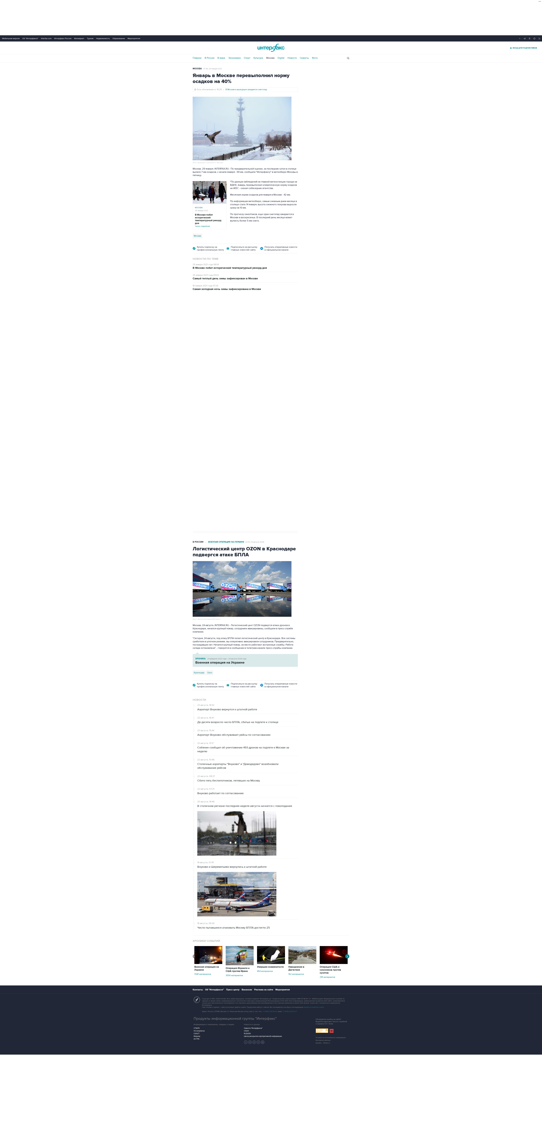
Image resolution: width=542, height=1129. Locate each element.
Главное (197, 58)
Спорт (247, 58)
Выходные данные (323, 1040)
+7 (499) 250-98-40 (270, 1011)
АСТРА (196, 1039)
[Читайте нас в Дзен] (246, 1042)
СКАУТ (196, 1033)
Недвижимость (103, 38)
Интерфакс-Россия (62, 38)
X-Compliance (199, 1031)
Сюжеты (304, 58)
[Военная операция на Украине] (208, 963)
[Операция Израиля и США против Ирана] (240, 964)
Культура (258, 58)
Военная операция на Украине (226, 310)
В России (209, 58)
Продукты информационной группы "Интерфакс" (235, 1018)
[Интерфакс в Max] (263, 1042)
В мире (221, 58)
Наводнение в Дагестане (296, 968)
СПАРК (197, 1028)
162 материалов (296, 974)
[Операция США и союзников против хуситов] (334, 963)
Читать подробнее (208, 220)
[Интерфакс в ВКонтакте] (254, 1042)
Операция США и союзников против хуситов (330, 970)
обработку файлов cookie (314, 1007)
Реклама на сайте (263, 989)
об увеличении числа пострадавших (244, 363)
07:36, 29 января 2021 (212, 69)
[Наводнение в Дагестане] (302, 963)
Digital (281, 58)
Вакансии (247, 989)
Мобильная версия (11, 38)
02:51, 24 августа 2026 (254, 542)
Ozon (209, 672)
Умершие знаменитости (270, 967)
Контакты (198, 989)
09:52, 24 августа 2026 (255, 310)
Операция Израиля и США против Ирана (238, 970)
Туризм (90, 38)
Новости (292, 58)
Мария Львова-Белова (218, 388)
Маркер (197, 1036)
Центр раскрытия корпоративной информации (263, 1036)
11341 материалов (202, 974)
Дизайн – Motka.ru (323, 1043)
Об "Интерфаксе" (30, 38)
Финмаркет (79, 38)
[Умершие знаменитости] (271, 963)
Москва (270, 58)
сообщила (248, 334)
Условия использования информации (331, 1038)
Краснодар (199, 388)
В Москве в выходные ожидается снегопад (246, 89)
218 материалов (327, 977)
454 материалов (265, 971)
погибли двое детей (220, 360)
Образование (118, 38)
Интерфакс (271, 48)
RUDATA (247, 1033)
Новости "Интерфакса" (253, 1028)
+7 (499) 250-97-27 (290, 1011)
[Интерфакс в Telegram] (250, 1042)
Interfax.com (46, 38)
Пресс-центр (232, 989)
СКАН (246, 1031)
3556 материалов (234, 975)
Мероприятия (134, 38)
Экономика (234, 58)
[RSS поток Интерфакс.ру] (258, 1042)
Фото (315, 58)
